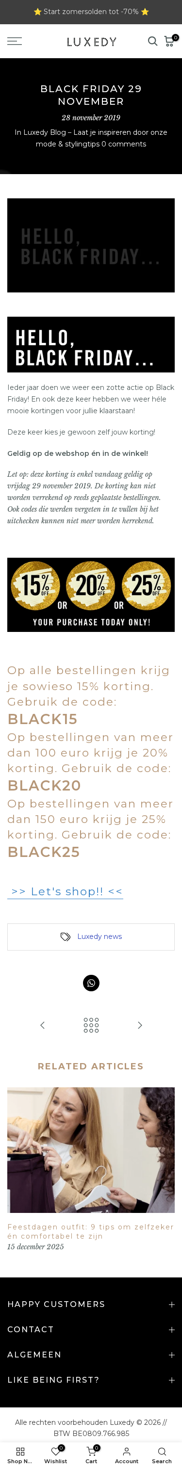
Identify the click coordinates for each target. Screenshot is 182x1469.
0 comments (123, 144)
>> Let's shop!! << (65, 891)
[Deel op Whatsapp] (91, 983)
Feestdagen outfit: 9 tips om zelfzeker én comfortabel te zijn (90, 1232)
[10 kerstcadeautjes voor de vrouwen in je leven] (140, 1026)
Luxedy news (99, 936)
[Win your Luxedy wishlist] (42, 1026)
